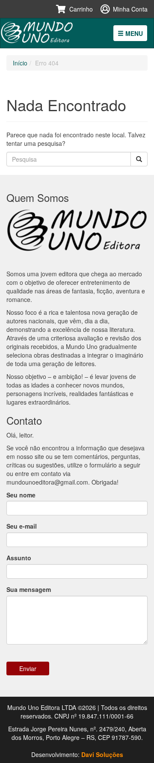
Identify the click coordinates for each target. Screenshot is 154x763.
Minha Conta (130, 9)
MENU (133, 33)
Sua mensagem (28, 589)
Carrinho (81, 9)
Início (20, 63)
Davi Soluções (102, 754)
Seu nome (21, 495)
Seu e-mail (21, 526)
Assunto (18, 557)
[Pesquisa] (139, 159)
